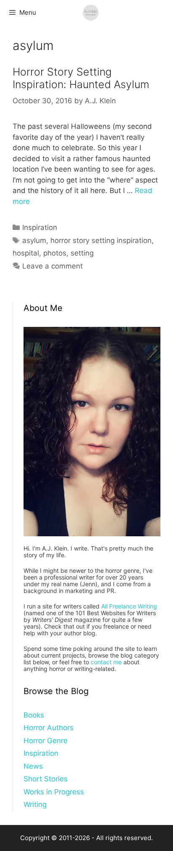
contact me (106, 662)
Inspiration (39, 227)
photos (54, 253)
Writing (35, 804)
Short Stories (46, 779)
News (33, 766)
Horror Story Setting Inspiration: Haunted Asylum (81, 78)
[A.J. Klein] (90, 12)
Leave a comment (52, 266)
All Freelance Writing (129, 606)
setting (82, 253)
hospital (26, 253)
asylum (34, 240)
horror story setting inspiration (101, 240)
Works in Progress (54, 792)
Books (34, 715)
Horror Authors (48, 727)
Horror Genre (46, 740)
